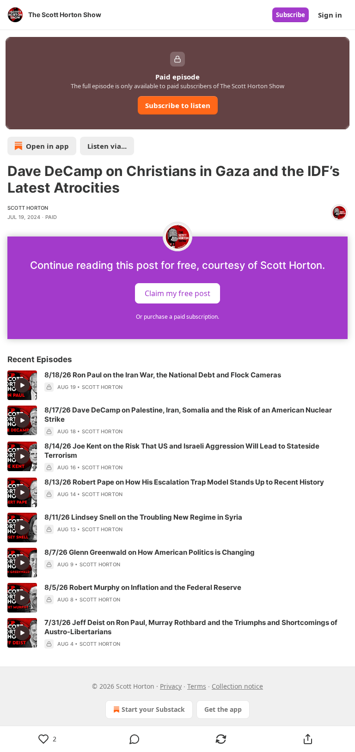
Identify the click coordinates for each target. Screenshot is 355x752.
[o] (22, 385)
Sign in (330, 14)
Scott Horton (27, 208)
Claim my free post (177, 293)
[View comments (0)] (134, 739)
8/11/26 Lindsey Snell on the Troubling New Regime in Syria (143, 517)
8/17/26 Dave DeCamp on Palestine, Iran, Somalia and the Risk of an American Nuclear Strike (188, 415)
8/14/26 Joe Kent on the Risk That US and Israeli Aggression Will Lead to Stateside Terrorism (181, 451)
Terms (196, 686)
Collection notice (237, 686)
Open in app (47, 146)
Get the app (223, 709)
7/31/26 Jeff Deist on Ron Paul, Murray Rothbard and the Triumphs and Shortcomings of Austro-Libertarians (190, 627)
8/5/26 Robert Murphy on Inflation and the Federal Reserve (142, 587)
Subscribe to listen (177, 105)
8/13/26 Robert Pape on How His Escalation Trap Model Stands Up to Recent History (184, 482)
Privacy (171, 686)
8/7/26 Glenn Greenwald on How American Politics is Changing (149, 552)
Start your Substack (153, 709)
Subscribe (290, 15)
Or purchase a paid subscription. (177, 317)
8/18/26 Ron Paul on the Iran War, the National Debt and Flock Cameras (162, 374)
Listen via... (107, 146)
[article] (177, 385)
